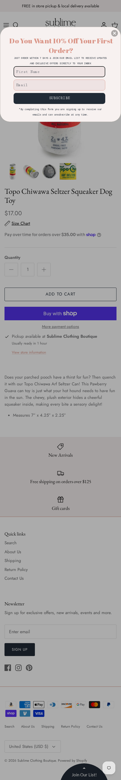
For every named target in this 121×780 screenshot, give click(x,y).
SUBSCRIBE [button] (59, 98)
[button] (114, 33)
